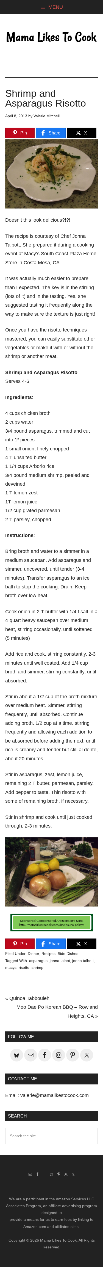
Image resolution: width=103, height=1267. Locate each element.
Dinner (33, 953)
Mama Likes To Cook (51, 37)
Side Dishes (68, 953)
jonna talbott (83, 960)
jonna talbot (60, 960)
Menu (55, 7)
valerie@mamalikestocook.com (54, 1095)
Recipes (48, 953)
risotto (24, 967)
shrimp (37, 967)
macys (10, 967)
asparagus (38, 960)
